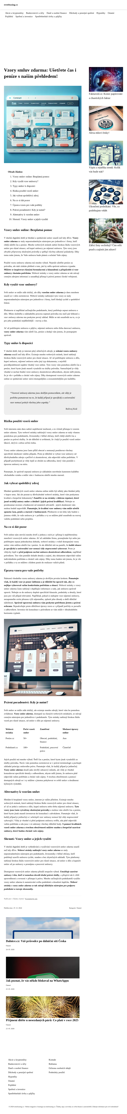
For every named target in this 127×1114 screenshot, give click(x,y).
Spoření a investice (24, 16)
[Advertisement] (63, 36)
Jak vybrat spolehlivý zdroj (25, 195)
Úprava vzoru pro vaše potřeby (27, 205)
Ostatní (111, 13)
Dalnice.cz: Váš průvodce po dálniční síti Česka (36, 941)
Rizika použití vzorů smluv (25, 191)
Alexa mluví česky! (99, 132)
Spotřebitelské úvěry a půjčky (48, 16)
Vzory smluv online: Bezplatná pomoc (31, 176)
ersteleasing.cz (11, 4)
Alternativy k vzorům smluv (26, 214)
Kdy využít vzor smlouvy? (25, 181)
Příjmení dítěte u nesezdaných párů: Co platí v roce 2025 (42, 1020)
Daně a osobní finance (57, 13)
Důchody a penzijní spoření (81, 13)
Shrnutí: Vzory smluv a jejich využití (30, 219)
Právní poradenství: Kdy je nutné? (29, 210)
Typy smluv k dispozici (24, 186)
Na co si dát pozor (21, 200)
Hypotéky (100, 13)
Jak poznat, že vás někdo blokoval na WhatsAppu (37, 980)
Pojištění (9, 16)
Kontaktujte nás (31, 899)
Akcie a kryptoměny (14, 13)
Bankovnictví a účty (35, 13)
